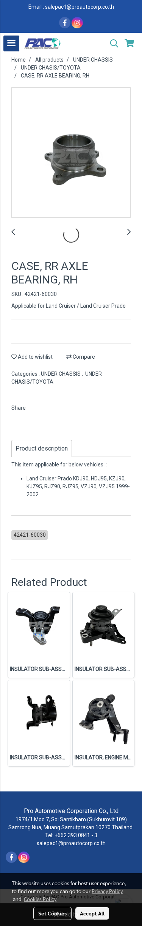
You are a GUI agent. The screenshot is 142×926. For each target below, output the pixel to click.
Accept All (92, 913)
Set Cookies (52, 913)
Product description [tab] (42, 448)
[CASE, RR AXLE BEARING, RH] (71, 153)
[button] (111, 43)
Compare (83, 357)
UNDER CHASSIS (61, 374)
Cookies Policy (40, 898)
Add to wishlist (35, 357)
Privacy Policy (107, 890)
